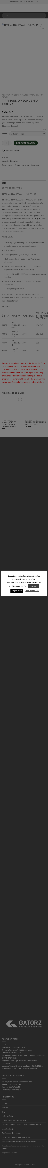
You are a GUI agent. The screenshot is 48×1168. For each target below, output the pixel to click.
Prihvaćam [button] (33, 586)
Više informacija (32, 590)
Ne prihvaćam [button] (17, 591)
